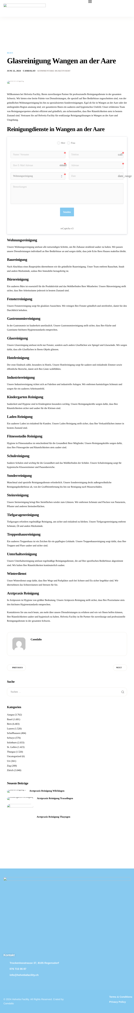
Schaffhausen (13, 733)
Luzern (10, 728)
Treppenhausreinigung (94, 541)
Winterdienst (19, 580)
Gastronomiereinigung (72, 325)
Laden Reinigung (67, 423)
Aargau (10, 715)
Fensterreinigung (22, 306)
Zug (9, 766)
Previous (17, 668)
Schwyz (11, 738)
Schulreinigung (105, 463)
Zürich (10, 770)
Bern (10, 53)
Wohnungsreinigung (24, 247)
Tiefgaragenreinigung (107, 522)
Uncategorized (14, 756)
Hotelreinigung (67, 365)
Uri (8, 761)
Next (119, 668)
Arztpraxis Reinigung (74, 600)
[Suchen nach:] (67, 692)
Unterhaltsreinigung (24, 561)
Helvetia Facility (68, 617)
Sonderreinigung (79, 482)
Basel (9, 719)
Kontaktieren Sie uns (17, 612)
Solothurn (12, 742)
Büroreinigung (113, 286)
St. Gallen (12, 747)
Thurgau (11, 752)
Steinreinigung (21, 502)
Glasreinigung (21, 345)
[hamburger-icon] (90, 1)
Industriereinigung (23, 384)
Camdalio (29, 71)
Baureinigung (79, 266)
